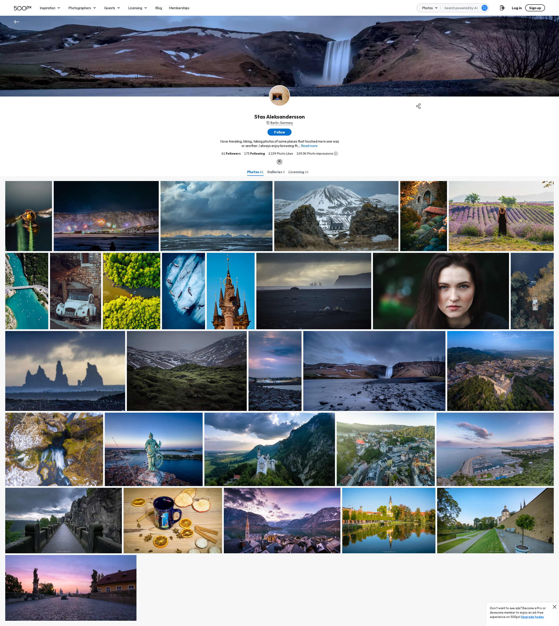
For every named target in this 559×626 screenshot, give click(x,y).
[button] (484, 7)
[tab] (255, 172)
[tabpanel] (279, 401)
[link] (28, 216)
